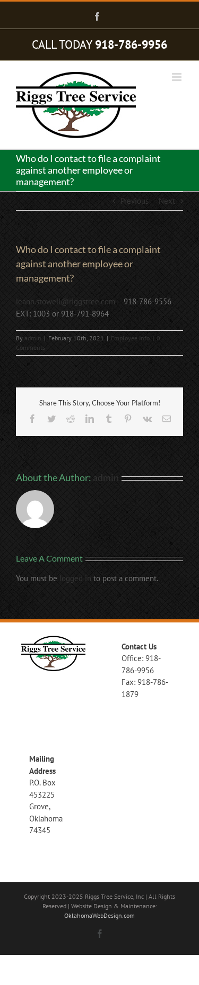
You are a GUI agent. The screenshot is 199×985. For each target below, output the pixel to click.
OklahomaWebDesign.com (99, 915)
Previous (134, 201)
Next (167, 201)
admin (32, 338)
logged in (75, 578)
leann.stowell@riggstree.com (65, 301)
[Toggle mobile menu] (177, 77)
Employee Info (130, 338)
